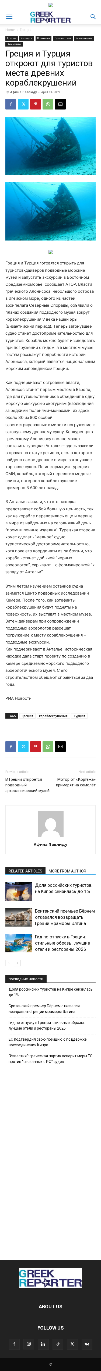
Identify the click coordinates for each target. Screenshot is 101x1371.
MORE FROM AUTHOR (67, 871)
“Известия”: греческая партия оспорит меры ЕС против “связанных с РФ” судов (50, 1059)
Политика (43, 38)
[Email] (60, 104)
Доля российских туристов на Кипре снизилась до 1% (51, 992)
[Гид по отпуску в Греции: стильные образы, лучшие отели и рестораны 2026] (18, 943)
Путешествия (62, 38)
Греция (26, 29)
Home (10, 29)
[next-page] (17, 963)
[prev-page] (8, 963)
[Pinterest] (35, 104)
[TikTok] (58, 1344)
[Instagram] (28, 1344)
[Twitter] (23, 104)
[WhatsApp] (48, 104)
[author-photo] (51, 837)
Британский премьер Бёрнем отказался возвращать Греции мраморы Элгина (65, 917)
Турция (79, 716)
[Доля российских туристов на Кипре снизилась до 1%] (18, 891)
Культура (27, 38)
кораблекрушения (53, 716)
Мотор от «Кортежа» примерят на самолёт (76, 782)
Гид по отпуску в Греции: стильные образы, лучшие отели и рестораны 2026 (62, 943)
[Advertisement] (50, 1160)
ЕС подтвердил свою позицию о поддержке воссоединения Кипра (48, 1042)
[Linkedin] (43, 1344)
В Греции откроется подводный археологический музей (27, 785)
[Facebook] (10, 104)
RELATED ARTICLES (25, 871)
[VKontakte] (87, 1344)
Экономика (14, 44)
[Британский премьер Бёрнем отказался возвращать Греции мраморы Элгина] (18, 917)
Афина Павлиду (23, 92)
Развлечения (84, 38)
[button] (9, 17)
